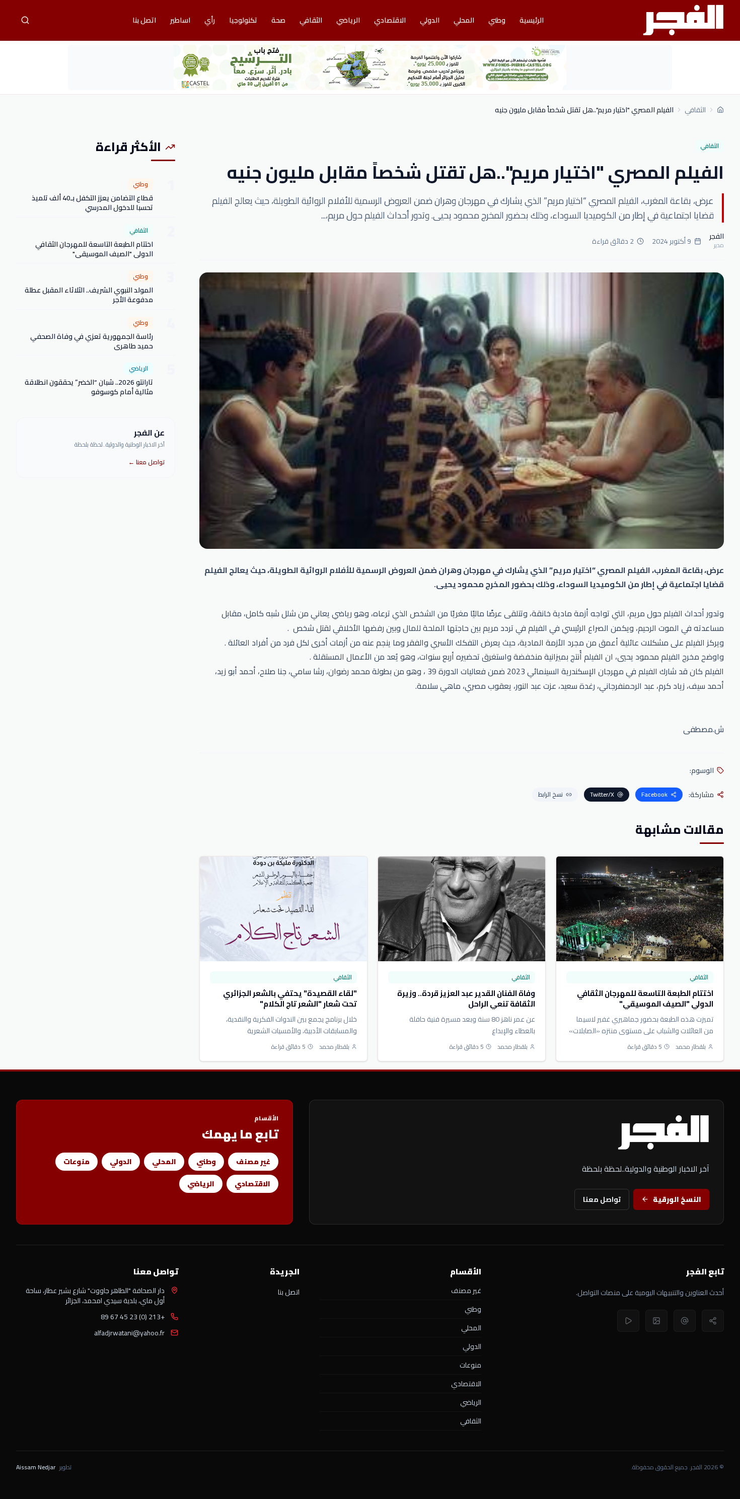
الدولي (429, 20)
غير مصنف (253, 1161)
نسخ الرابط (550, 794)
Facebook (654, 794)
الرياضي (348, 20)
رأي (209, 20)
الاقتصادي (390, 20)
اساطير (180, 20)
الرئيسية (532, 20)
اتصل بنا (144, 20)
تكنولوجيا (243, 20)
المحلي (464, 20)
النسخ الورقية (677, 1199)
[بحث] (25, 20)
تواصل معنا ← (146, 462)
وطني (496, 20)
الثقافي (311, 20)
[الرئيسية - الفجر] (683, 20)
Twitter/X (602, 794)
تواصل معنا (602, 1199)
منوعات (76, 1161)
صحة (278, 20)
